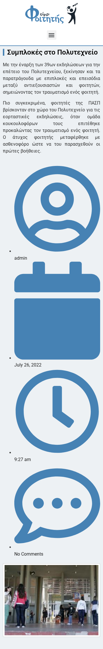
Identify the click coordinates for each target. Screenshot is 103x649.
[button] (51, 35)
